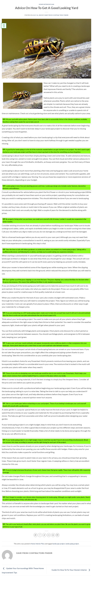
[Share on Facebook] (40, 535)
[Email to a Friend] (49, 535)
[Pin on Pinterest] (53, 535)
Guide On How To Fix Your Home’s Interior (69, 570)
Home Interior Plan (46, 4)
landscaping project (72, 544)
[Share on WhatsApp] (36, 535)
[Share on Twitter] (44, 535)
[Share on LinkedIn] (57, 535)
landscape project (59, 544)
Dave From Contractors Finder (56, 15)
